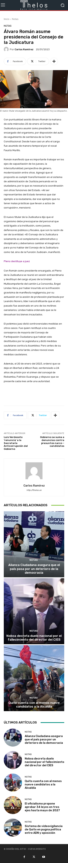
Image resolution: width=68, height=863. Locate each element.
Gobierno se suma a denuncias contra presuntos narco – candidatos (52, 441)
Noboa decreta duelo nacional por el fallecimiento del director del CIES (34, 637)
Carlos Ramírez (24, 49)
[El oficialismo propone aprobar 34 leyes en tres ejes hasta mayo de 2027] (13, 805)
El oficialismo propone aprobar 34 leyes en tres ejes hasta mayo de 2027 (42, 807)
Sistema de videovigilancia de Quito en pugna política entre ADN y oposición (44, 829)
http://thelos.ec (34, 490)
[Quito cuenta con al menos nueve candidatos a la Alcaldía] (34, 678)
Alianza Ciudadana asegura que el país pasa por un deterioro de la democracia (34, 568)
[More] (54, 61)
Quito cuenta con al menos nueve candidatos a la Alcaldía (34, 704)
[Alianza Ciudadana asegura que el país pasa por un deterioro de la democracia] (34, 544)
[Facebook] (24, 856)
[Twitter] (34, 856)
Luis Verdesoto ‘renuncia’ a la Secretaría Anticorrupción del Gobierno (16, 443)
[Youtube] (43, 856)
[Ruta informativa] (34, 5)
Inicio (6, 19)
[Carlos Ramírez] (7, 49)
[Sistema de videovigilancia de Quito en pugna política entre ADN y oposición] (13, 828)
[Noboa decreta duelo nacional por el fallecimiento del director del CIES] (34, 611)
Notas (15, 19)
